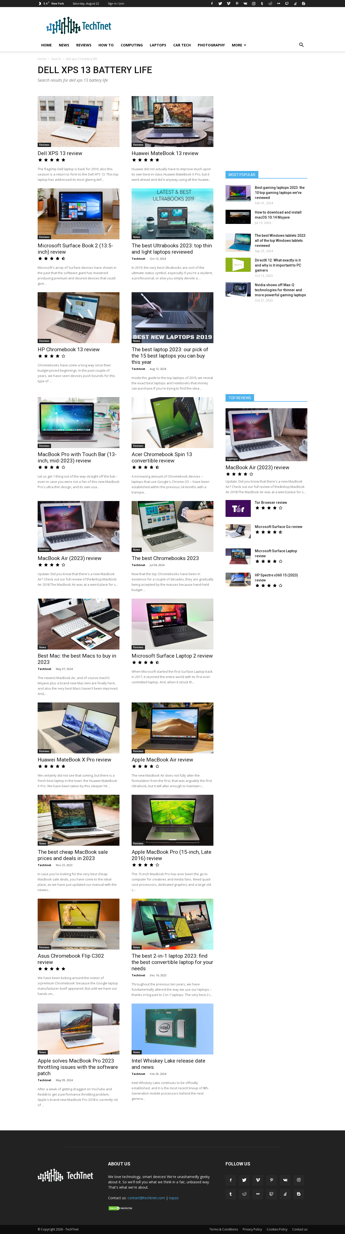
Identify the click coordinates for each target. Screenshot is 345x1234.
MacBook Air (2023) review (70, 558)
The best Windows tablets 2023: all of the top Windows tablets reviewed (280, 240)
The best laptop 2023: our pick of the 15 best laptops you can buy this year (170, 355)
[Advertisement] (266, 350)
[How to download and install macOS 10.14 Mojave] (238, 217)
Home (46, 45)
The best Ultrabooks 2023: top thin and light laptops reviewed (172, 249)
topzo (174, 1197)
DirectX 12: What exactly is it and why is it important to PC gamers (278, 265)
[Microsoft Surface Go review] (238, 531)
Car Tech (182, 45)
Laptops (158, 45)
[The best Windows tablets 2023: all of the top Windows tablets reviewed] (238, 242)
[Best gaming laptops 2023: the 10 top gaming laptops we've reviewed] (238, 193)
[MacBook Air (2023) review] (78, 526)
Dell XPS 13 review (60, 153)
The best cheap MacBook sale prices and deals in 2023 (73, 855)
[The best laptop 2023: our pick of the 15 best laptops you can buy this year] (172, 317)
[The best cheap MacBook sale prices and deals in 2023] (78, 820)
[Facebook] (212, 3)
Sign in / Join (116, 3)
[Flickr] (278, 3)
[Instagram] (253, 3)
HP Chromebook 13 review (69, 349)
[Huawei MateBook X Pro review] (78, 727)
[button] (301, 45)
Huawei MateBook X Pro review (74, 760)
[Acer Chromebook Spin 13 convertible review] (172, 422)
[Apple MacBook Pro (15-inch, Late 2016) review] (172, 820)
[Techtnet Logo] (67, 1181)
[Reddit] (270, 3)
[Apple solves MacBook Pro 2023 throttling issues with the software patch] (78, 1029)
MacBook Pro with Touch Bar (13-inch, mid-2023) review (77, 457)
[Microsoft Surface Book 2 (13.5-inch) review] (78, 213)
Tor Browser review (271, 503)
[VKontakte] (245, 3)
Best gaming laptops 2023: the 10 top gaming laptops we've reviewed (280, 193)
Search (56, 59)
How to (106, 45)
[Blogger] (303, 3)
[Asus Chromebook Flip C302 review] (78, 924)
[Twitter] (220, 3)
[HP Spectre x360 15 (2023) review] (238, 580)
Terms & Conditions (223, 1229)
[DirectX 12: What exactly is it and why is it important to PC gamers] (238, 265)
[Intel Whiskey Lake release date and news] (172, 1029)
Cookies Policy (277, 1229)
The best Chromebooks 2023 (165, 558)
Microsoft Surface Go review (278, 527)
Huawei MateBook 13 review (165, 153)
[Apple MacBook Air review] (172, 727)
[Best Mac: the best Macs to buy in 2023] (78, 624)
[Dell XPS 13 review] (78, 121)
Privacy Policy (252, 1229)
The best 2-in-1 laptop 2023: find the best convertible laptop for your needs (172, 962)
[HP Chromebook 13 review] (78, 317)
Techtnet (138, 258)
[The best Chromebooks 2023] (172, 526)
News (64, 45)
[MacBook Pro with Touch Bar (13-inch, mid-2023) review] (78, 422)
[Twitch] (287, 3)
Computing (132, 45)
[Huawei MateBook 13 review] (172, 121)
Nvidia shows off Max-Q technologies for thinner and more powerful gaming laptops (280, 290)
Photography (211, 45)
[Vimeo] (228, 3)
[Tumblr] (262, 3)
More (237, 45)
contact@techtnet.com (146, 1197)
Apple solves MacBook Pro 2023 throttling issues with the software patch (78, 1067)
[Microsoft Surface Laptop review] (238, 556)
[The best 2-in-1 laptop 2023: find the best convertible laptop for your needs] (172, 924)
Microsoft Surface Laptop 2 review (172, 656)
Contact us (299, 1229)
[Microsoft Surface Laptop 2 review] (172, 624)
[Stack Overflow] (295, 3)
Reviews (83, 45)
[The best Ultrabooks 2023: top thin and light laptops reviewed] (172, 213)
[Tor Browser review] (238, 508)
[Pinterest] (237, 3)
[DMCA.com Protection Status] (120, 1210)
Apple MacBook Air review (162, 760)
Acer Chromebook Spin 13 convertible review (162, 457)
